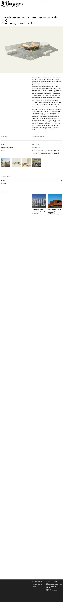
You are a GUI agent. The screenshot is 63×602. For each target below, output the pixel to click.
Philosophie (47, 2)
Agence (54, 2)
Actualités (40, 2)
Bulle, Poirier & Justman (9, 0)
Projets (34, 2)
